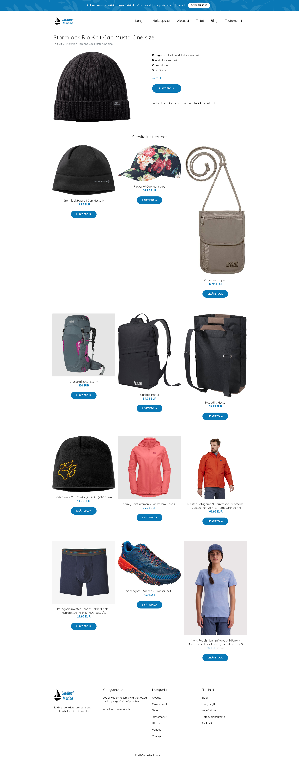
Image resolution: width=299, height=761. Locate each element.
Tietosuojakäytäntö (213, 716)
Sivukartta (207, 723)
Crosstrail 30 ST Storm (84, 381)
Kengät (140, 21)
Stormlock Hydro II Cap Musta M (84, 200)
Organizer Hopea (215, 280)
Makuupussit (161, 21)
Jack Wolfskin (191, 55)
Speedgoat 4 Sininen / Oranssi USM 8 (149, 591)
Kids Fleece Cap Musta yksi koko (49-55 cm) (84, 497)
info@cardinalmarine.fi (116, 709)
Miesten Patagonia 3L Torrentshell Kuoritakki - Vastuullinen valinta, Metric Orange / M (215, 505)
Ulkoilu (156, 723)
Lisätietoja (166, 88)
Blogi (214, 21)
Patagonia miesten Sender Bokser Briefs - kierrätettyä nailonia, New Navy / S (83, 610)
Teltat (200, 21)
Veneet (156, 729)
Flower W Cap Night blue (149, 186)
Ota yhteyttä (208, 704)
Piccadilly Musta (215, 402)
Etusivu (57, 43)
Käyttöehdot (209, 710)
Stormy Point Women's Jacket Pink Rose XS (149, 504)
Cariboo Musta (149, 394)
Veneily (156, 736)
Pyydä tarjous (199, 5)
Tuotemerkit (233, 21)
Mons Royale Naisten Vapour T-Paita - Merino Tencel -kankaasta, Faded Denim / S (215, 642)
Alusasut (183, 21)
